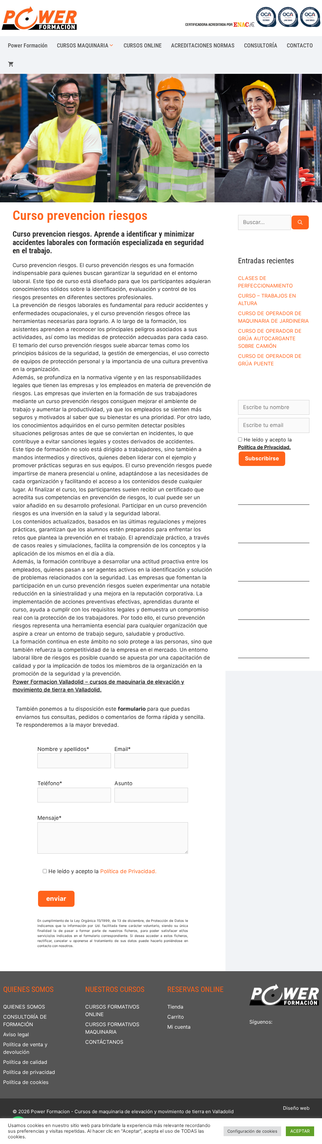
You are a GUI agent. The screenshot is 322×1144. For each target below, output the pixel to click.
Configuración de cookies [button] (252, 1131)
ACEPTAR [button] (300, 1131)
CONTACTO (300, 45)
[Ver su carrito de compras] (10, 64)
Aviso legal (16, 1034)
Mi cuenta (179, 1027)
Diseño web (296, 1108)
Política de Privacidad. (128, 871)
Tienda (175, 1007)
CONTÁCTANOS (104, 1042)
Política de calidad (25, 1062)
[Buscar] (300, 222)
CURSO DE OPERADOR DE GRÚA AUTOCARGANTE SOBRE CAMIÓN (270, 338)
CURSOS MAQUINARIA (82, 45)
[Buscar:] (264, 222)
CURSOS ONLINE (143, 45)
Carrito (175, 1017)
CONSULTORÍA (260, 45)
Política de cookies (25, 1082)
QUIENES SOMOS (24, 1007)
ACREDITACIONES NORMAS (203, 45)
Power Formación (27, 45)
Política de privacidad (29, 1072)
